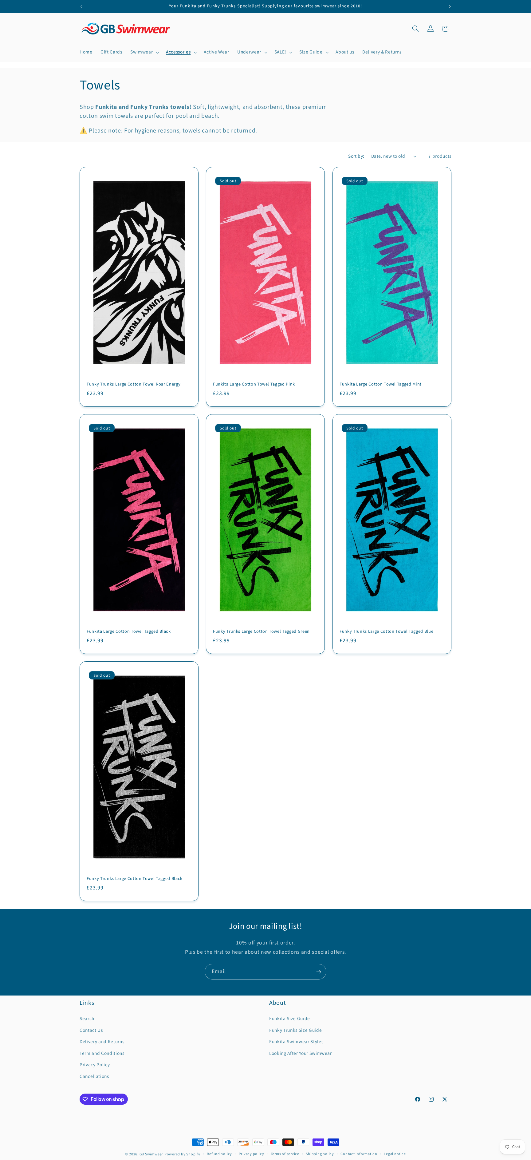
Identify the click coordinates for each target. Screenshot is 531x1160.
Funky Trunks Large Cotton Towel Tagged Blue (386, 632)
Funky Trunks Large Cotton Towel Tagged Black (135, 879)
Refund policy (219, 1154)
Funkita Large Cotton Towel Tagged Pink (254, 384)
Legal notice (395, 1154)
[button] (144, 52)
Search (87, 1018)
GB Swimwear (151, 1154)
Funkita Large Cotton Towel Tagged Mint (381, 384)
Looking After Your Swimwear (300, 1053)
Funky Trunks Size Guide (295, 1030)
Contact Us (91, 1030)
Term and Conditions (102, 1053)
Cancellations (94, 1076)
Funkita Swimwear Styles (296, 1041)
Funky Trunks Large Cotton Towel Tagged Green (261, 632)
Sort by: (356, 156)
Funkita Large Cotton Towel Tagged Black (129, 632)
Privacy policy (251, 1154)
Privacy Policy (95, 1064)
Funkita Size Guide (289, 1018)
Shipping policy (320, 1154)
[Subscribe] (318, 972)
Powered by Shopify (182, 1154)
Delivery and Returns (102, 1041)
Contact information (358, 1154)
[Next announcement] (450, 6)
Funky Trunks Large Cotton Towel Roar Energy (133, 384)
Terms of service (285, 1154)
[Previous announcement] (81, 6)
